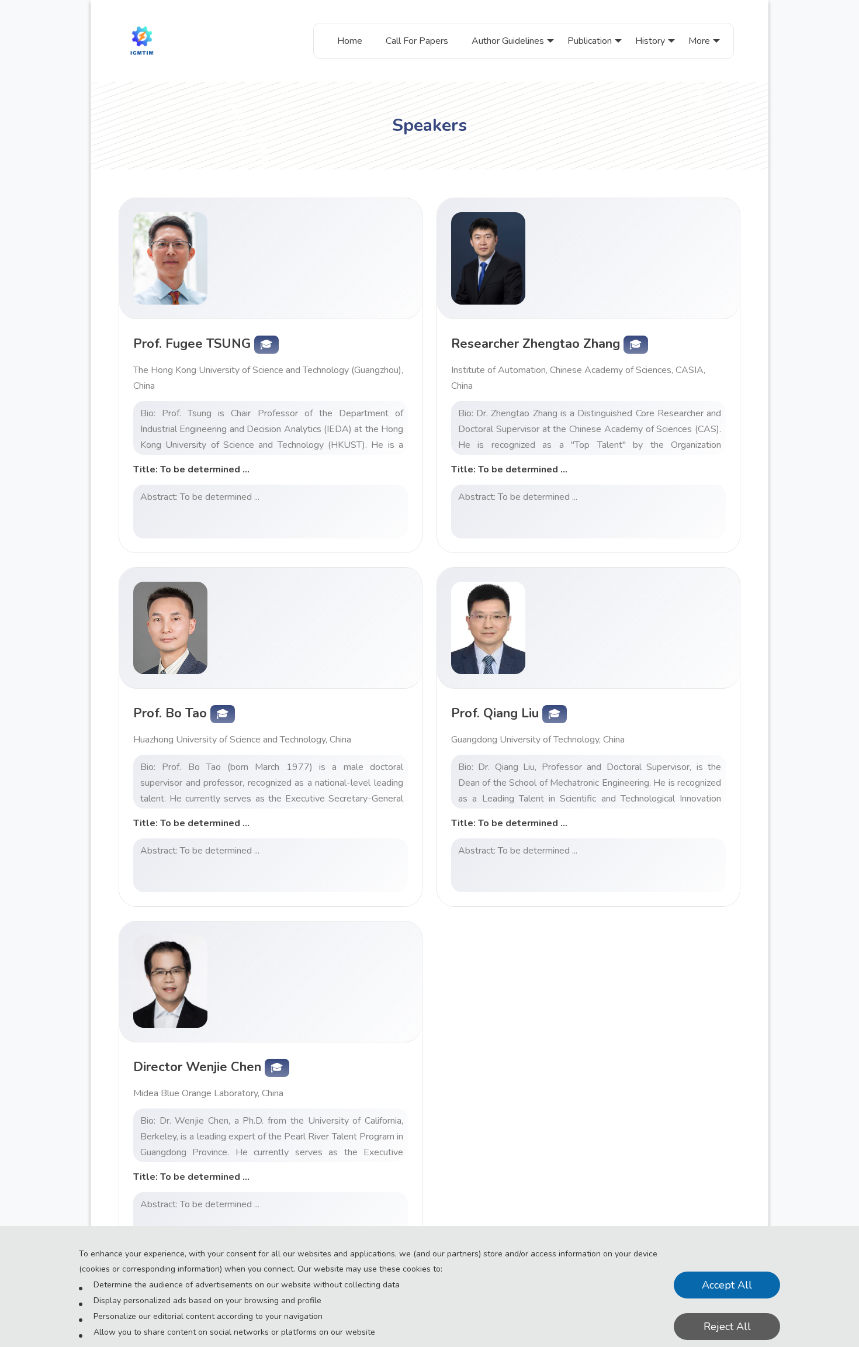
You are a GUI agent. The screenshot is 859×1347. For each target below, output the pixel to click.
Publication (589, 40)
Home (349, 40)
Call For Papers (417, 40)
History (650, 40)
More (699, 40)
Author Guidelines (508, 40)
